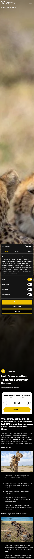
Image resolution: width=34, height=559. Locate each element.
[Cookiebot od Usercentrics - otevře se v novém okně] (25, 246)
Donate (17, 410)
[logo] (8, 3)
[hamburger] (30, 3)
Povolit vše (17, 301)
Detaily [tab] (17, 251)
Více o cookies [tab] (28, 251)
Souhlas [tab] (6, 251)
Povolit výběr (17, 306)
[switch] (29, 284)
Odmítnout (17, 311)
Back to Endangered (9, 7)
